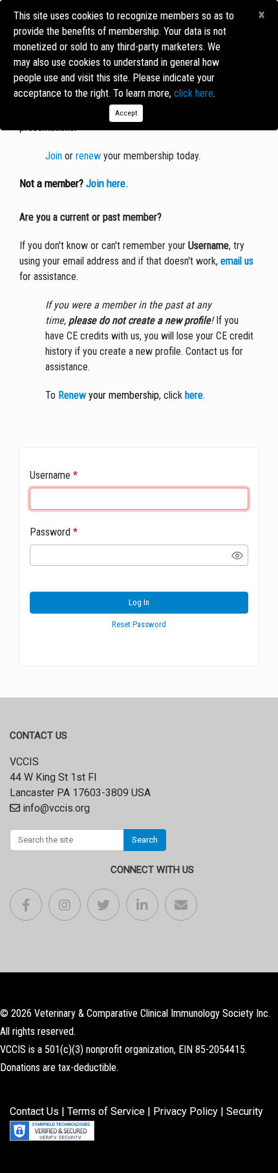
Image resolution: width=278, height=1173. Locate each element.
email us (236, 261)
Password (50, 532)
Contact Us (34, 1111)
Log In (139, 602)
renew (88, 156)
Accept (126, 112)
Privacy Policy (185, 1111)
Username (50, 475)
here (194, 395)
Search (145, 840)
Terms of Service (106, 1111)
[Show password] (237, 555)
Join (53, 156)
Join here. (107, 183)
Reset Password (139, 624)
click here (193, 93)
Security (244, 1111)
